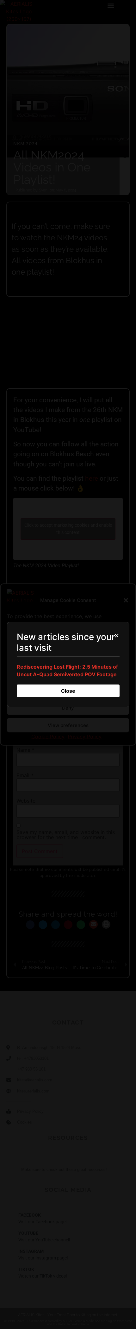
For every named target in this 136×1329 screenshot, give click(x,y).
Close (68, 691)
